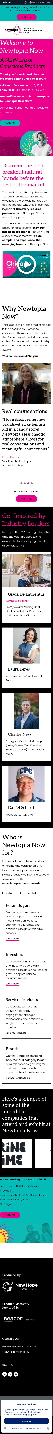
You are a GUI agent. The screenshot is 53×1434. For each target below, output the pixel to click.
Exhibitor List (10, 893)
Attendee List (28, 893)
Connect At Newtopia (18, 1078)
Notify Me (26, 17)
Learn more (12, 938)
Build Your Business (16, 1033)
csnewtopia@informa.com (15, 1351)
